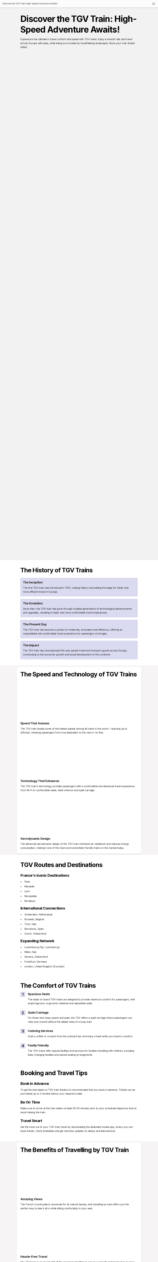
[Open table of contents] (154, 4)
